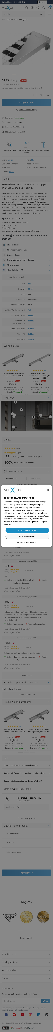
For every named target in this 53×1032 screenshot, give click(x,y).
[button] (26, 542)
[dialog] (26, 516)
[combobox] (48, 490)
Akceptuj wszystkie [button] (27, 530)
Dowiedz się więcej (20, 524)
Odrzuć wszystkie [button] (27, 537)
